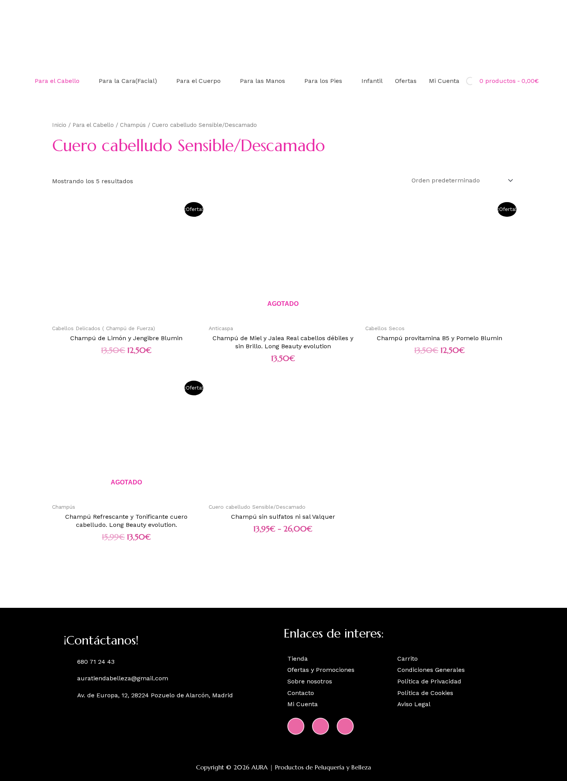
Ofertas (406, 80)
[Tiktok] (345, 726)
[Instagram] (295, 726)
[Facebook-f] (320, 726)
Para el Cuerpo (198, 80)
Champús (133, 124)
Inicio (59, 124)
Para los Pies (323, 80)
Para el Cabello (57, 80)
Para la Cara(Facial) (128, 80)
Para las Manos (262, 80)
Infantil (372, 80)
